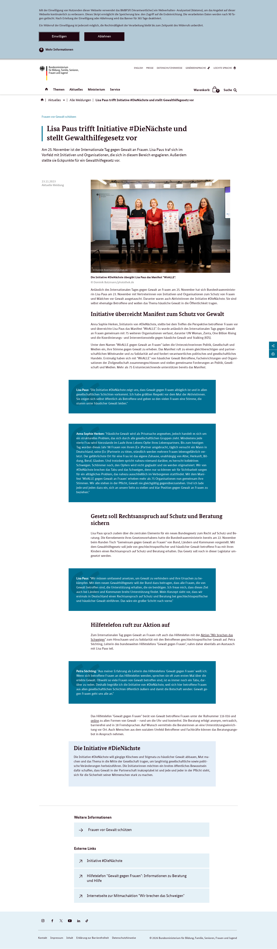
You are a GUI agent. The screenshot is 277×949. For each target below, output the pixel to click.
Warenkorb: (206, 90)
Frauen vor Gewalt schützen (110, 829)
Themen (58, 89)
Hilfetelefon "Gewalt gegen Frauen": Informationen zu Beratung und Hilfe (137, 878)
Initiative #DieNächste (104, 860)
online (95, 720)
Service (115, 89)
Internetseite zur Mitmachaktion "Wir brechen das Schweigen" (136, 895)
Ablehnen (104, 36)
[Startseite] (42, 100)
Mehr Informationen (59, 49)
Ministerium (96, 89)
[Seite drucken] (273, 354)
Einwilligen (59, 36)
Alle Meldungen (80, 100)
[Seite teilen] (273, 346)
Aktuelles (76, 89)
